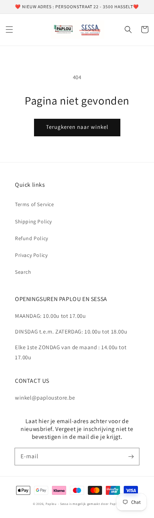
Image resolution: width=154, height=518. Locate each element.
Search (23, 272)
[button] (9, 29)
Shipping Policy (33, 221)
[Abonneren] (131, 456)
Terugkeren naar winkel (77, 126)
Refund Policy (31, 238)
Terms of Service (34, 204)
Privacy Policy (31, 255)
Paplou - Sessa (57, 504)
